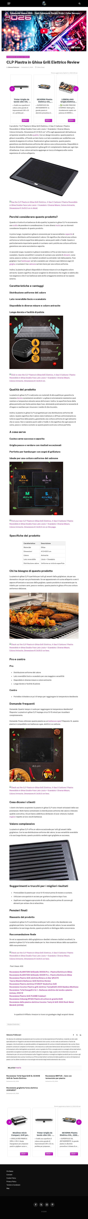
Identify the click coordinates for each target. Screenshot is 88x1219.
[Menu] (9, 3)
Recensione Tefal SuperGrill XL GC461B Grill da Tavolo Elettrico (23, 1077)
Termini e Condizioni (13, 1185)
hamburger (25, 261)
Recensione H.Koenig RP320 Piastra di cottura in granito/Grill (36, 999)
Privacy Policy (11, 1181)
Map (7, 1188)
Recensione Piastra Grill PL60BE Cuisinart (27, 996)
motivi (58, 225)
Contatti (9, 1175)
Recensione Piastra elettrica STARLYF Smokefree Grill (33, 984)
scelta (15, 225)
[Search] (79, 3)
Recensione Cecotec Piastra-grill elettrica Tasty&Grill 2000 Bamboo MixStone (43, 987)
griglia (12, 264)
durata (19, 398)
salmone (32, 264)
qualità (36, 135)
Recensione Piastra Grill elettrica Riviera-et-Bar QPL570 (34, 978)
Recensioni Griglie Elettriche (18, 57)
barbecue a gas (54, 721)
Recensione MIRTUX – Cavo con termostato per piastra (58, 1077)
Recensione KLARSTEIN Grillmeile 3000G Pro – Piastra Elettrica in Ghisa (40, 972)
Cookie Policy (11, 1178)
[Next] (76, 88)
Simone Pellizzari (13, 67)
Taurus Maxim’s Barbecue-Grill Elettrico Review (30, 981)
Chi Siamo (9, 1171)
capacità (68, 234)
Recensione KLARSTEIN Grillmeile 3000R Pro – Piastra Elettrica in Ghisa (40, 975)
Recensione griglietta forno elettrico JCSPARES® (22, 1089)
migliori (12, 817)
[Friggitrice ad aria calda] (44, 3)
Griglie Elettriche (13, 1024)
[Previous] (12, 88)
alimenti (66, 255)
